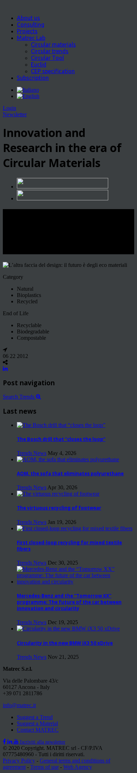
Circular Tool (47, 58)
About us (28, 18)
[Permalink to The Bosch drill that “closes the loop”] (61, 425)
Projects (27, 31)
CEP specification (53, 71)
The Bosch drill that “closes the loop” (61, 439)
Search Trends (19, 397)
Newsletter (15, 114)
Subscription (33, 78)
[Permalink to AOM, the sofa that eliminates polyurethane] (68, 459)
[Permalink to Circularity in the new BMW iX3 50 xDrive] (68, 628)
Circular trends (49, 51)
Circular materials (53, 44)
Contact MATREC (38, 730)
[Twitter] (10, 742)
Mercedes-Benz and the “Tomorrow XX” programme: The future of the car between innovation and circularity (69, 602)
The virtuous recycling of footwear (59, 508)
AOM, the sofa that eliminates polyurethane (70, 473)
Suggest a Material (37, 723)
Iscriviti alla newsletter (42, 742)
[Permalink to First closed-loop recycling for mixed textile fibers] (74, 528)
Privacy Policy (19, 761)
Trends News (31, 453)
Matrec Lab (31, 38)
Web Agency (77, 767)
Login (9, 108)
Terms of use (44, 767)
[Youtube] (17, 742)
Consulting (30, 24)
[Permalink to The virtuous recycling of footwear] (58, 494)
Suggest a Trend (35, 717)
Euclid (38, 64)
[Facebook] (5, 742)
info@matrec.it (19, 705)
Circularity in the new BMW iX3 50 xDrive (65, 643)
